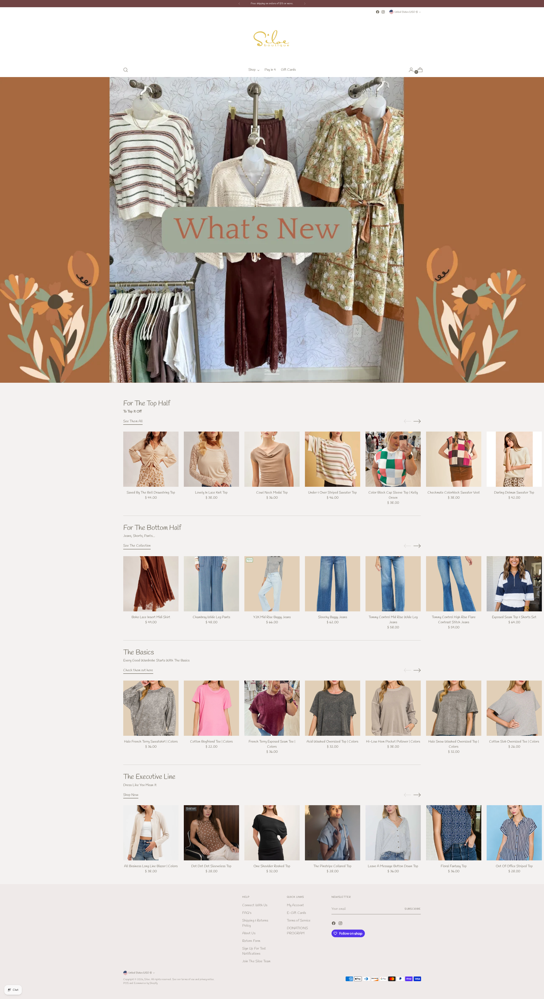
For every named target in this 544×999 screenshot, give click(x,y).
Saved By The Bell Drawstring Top (151, 492)
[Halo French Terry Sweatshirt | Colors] (150, 708)
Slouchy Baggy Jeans (332, 617)
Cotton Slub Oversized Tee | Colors (514, 741)
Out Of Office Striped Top (514, 866)
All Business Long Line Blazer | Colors (151, 866)
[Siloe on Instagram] (383, 12)
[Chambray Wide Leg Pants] (211, 583)
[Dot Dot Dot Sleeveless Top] (211, 832)
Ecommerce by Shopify (146, 983)
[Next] (304, 3)
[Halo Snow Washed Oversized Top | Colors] (453, 708)
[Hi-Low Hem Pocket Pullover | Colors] (393, 708)
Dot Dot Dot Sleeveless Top (211, 866)
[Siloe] (272, 39)
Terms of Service (298, 920)
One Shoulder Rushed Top (272, 866)
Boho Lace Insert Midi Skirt (151, 617)
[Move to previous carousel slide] (407, 421)
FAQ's (246, 913)
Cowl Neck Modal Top (272, 492)
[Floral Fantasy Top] (453, 832)
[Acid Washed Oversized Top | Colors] (332, 708)
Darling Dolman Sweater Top (514, 492)
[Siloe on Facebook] (378, 12)
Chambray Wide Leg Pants (211, 617)
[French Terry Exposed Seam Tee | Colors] (272, 708)
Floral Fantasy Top (454, 866)
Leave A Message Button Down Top (393, 866)
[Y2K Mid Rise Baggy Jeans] (272, 583)
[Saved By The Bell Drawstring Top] (150, 459)
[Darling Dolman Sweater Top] (514, 459)
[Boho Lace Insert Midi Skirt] (150, 583)
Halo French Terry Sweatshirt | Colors (151, 741)
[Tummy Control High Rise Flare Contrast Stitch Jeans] (453, 583)
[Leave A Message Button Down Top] (393, 832)
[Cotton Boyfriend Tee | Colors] (211, 708)
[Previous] (239, 3)
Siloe (147, 979)
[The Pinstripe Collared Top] (332, 832)
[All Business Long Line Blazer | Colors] (150, 832)
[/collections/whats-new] (272, 230)
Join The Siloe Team (256, 961)
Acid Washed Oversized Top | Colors (332, 741)
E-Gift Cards (296, 913)
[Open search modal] (125, 70)
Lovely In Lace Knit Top (211, 492)
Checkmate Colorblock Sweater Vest (454, 492)
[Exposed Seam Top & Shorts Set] (514, 583)
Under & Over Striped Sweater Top (332, 492)
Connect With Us (254, 905)
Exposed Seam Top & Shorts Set (514, 617)
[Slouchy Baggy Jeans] (332, 583)
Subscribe (413, 909)
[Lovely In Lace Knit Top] (211, 459)
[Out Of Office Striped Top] (514, 832)
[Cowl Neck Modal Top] (272, 459)
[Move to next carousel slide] (417, 421)
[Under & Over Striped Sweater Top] (332, 459)
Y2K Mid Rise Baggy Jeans (272, 617)
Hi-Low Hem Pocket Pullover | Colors (393, 741)
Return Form (251, 941)
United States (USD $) (406, 12)
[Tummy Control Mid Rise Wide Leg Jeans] (393, 583)
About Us (248, 933)
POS (126, 983)
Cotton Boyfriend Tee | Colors (211, 741)
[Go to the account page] (409, 70)
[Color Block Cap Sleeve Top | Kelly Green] (393, 459)
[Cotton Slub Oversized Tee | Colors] (514, 708)
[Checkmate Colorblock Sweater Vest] (453, 459)
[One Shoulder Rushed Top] (272, 832)
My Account (295, 905)
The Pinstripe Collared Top (332, 866)
